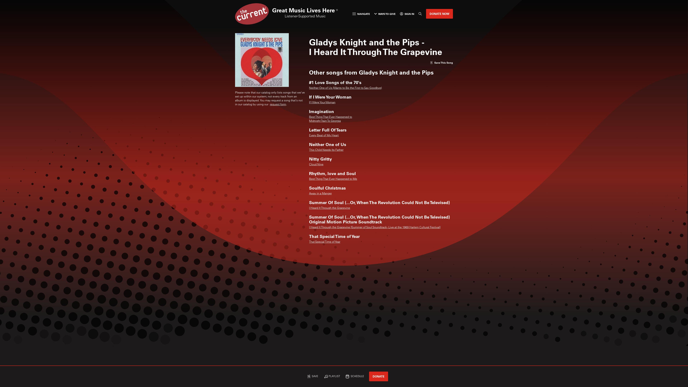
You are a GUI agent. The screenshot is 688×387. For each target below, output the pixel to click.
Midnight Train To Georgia (325, 121)
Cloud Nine (316, 164)
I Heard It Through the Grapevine (329, 208)
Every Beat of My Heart (324, 135)
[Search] (420, 13)
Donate (378, 376)
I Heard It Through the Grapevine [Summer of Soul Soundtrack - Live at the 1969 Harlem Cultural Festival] (374, 227)
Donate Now (439, 14)
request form (278, 104)
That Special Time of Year (324, 242)
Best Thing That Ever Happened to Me (333, 179)
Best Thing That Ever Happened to (330, 117)
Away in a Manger (320, 193)
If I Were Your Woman (322, 102)
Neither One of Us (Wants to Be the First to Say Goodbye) (345, 88)
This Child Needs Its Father (326, 150)
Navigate (363, 14)
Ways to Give (387, 14)
